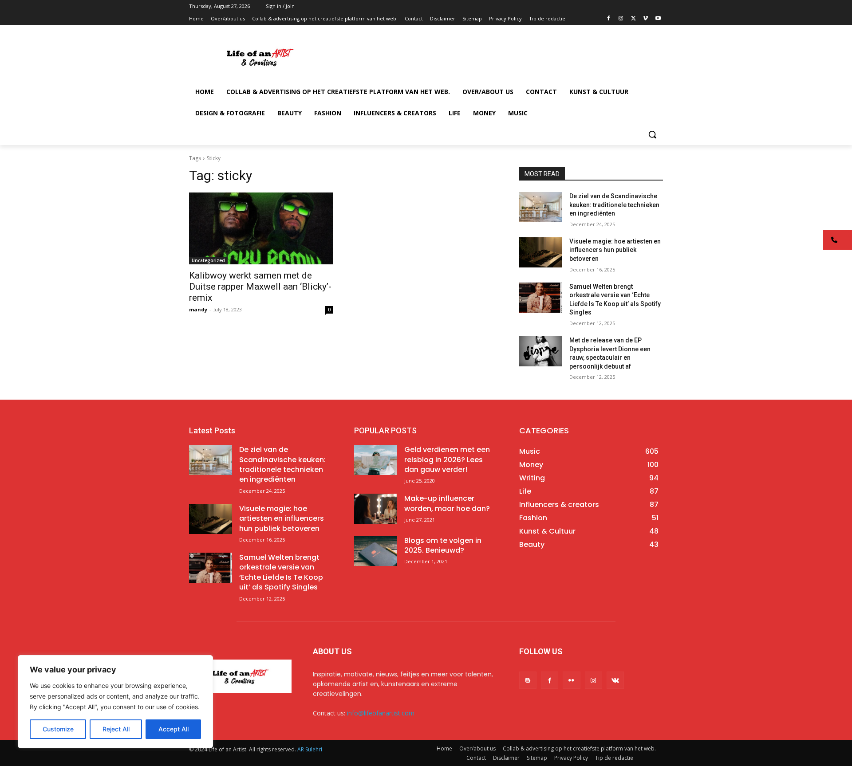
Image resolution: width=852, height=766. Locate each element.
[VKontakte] (615, 680)
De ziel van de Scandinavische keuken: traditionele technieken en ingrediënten (614, 204)
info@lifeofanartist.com (380, 713)
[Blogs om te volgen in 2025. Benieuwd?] (375, 551)
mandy (198, 309)
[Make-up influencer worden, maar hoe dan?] (375, 509)
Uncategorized (208, 260)
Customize (58, 729)
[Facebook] (609, 19)
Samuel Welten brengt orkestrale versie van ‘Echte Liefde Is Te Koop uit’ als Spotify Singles (281, 572)
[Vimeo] (645, 19)
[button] (652, 134)
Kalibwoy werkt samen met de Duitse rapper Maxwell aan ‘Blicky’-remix (260, 286)
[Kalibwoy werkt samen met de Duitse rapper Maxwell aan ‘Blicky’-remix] (261, 228)
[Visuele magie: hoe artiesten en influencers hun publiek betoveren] (540, 252)
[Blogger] (527, 680)
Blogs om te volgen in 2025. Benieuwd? (442, 545)
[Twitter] (633, 19)
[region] (115, 701)
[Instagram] (621, 19)
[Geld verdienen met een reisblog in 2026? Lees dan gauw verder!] (375, 460)
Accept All (173, 729)
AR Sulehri (309, 749)
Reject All (116, 729)
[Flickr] (571, 680)
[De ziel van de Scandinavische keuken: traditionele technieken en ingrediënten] (540, 207)
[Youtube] (658, 19)
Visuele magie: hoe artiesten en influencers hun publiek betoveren (615, 250)
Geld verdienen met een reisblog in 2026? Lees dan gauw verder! (447, 459)
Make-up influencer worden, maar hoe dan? (447, 503)
